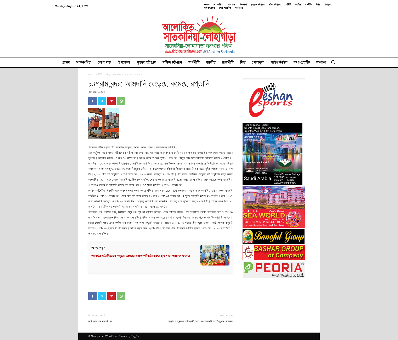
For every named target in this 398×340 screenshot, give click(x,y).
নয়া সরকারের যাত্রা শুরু (100, 321)
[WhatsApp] (121, 101)
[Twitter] (102, 101)
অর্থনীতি (99, 74)
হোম (90, 74)
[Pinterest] (111, 101)
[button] (333, 62)
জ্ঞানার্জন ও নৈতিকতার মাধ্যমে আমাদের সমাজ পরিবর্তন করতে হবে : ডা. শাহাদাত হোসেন (140, 256)
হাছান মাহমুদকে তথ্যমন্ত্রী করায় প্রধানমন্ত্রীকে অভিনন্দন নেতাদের (200, 321)
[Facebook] (92, 101)
